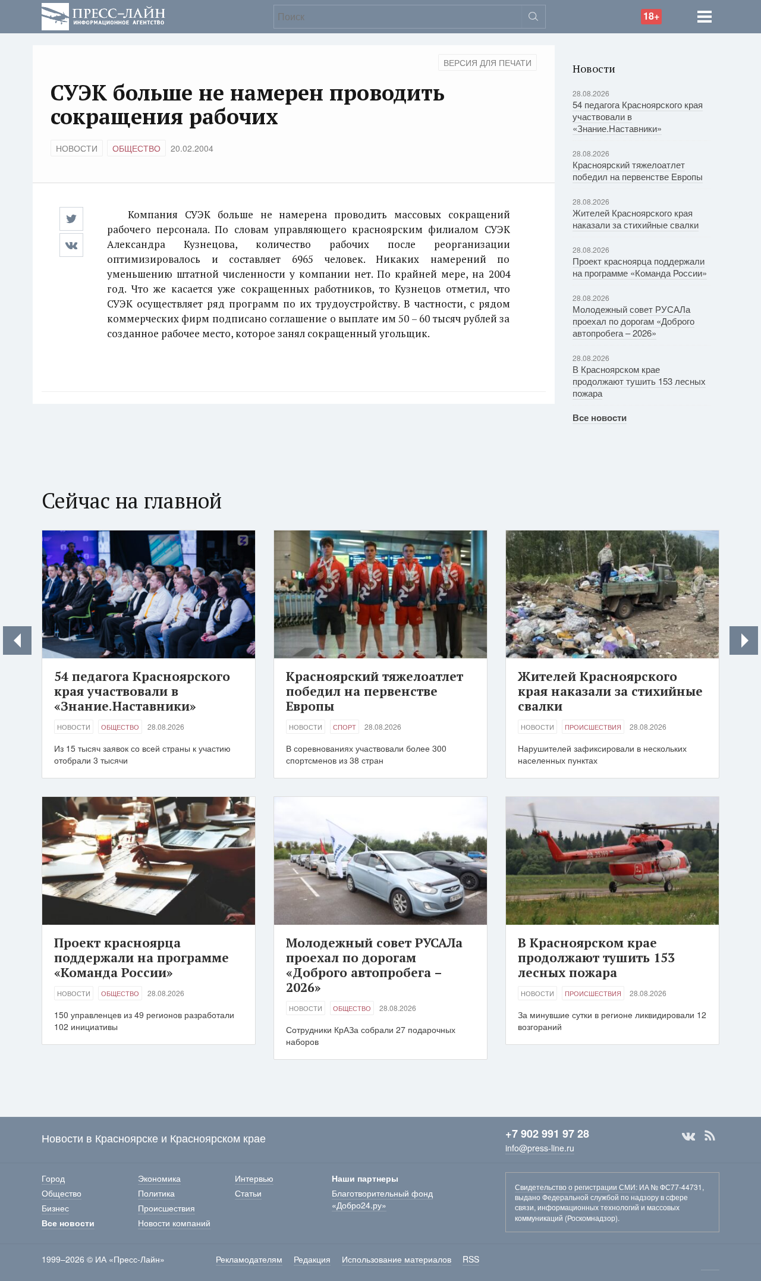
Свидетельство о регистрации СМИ (575, 1187)
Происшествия (593, 726)
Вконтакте (688, 1135)
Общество (136, 148)
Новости (77, 148)
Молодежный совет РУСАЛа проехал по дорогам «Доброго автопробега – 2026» (633, 321)
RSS (709, 1135)
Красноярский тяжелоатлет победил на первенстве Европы (638, 170)
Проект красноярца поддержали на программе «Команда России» (640, 267)
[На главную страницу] (103, 15)
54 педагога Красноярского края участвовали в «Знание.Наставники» (142, 691)
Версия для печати (488, 62)
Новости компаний (174, 1223)
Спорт (344, 726)
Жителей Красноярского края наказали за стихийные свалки (636, 218)
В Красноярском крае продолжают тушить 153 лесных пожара (639, 381)
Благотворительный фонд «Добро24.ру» (382, 1199)
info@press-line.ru (539, 1148)
